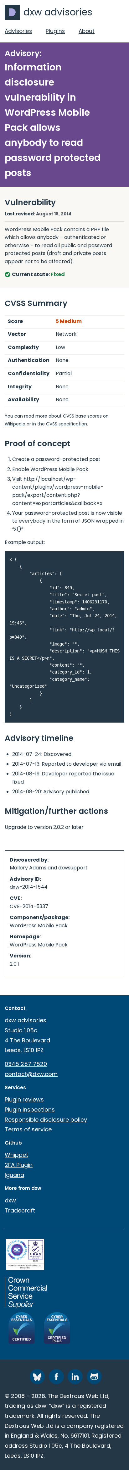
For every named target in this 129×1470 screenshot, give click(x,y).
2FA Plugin (19, 1165)
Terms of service (28, 1129)
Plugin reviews (24, 1099)
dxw (10, 1200)
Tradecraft (20, 1210)
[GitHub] (94, 1376)
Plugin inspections (30, 1109)
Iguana (14, 1175)
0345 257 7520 (26, 1064)
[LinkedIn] (75, 1376)
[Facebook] (56, 1376)
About (87, 31)
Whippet (16, 1155)
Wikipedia (15, 424)
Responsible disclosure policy (46, 1119)
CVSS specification (66, 424)
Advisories (18, 31)
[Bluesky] (37, 1376)
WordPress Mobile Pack (39, 944)
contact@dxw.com (31, 1074)
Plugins (55, 31)
